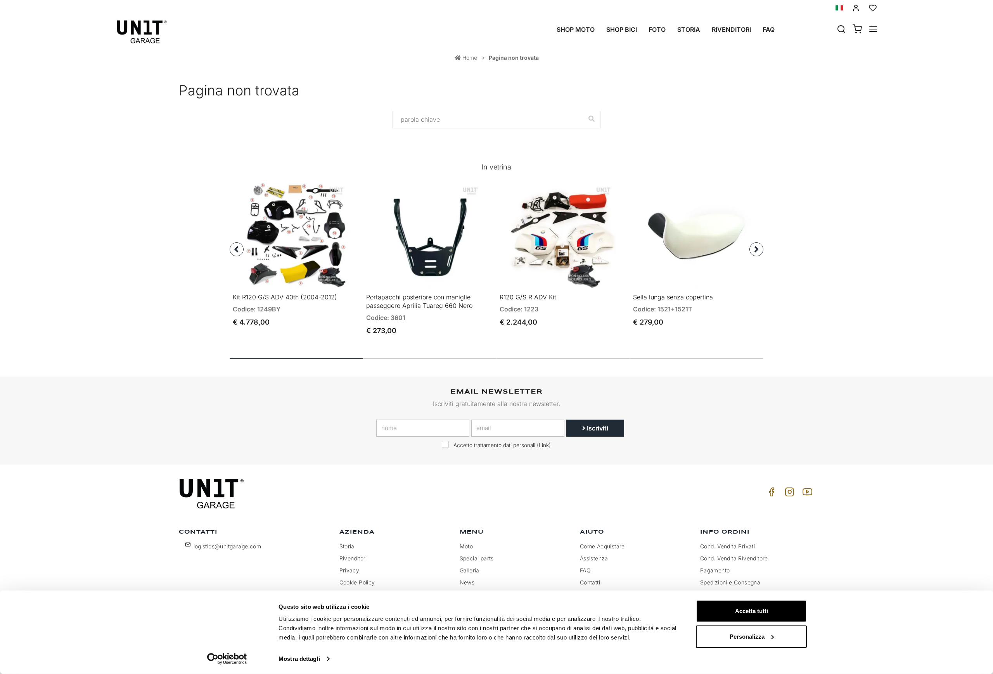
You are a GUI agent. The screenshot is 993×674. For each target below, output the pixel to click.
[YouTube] (806, 494)
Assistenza (594, 558)
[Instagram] (788, 494)
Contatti (590, 582)
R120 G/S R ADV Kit (528, 297)
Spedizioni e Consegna (730, 582)
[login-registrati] (856, 8)
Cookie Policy (357, 582)
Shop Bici (621, 29)
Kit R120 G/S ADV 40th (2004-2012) (285, 297)
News (467, 582)
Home (469, 57)
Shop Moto (576, 29)
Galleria (469, 570)
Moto (466, 546)
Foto (657, 29)
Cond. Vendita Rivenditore (734, 558)
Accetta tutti (751, 611)
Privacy (349, 570)
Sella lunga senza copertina (673, 297)
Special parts (477, 558)
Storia (688, 29)
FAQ (585, 570)
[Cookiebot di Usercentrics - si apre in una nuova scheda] (227, 659)
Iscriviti (596, 428)
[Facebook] (770, 494)
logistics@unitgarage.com (227, 546)
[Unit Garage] (212, 493)
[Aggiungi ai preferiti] (332, 194)
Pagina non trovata (514, 57)
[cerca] (841, 29)
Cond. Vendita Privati (727, 546)
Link (544, 445)
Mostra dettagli (299, 658)
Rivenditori (731, 29)
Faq (769, 29)
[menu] (873, 29)
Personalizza (747, 636)
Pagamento (715, 570)
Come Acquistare (602, 546)
